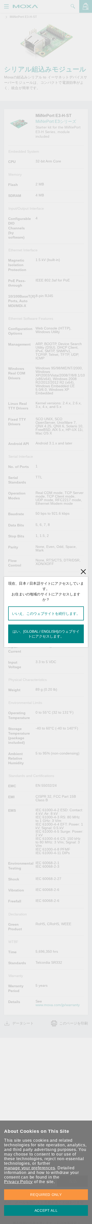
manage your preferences (29, 1168)
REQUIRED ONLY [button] (46, 1195)
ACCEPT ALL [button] (46, 1210)
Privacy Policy (18, 1182)
